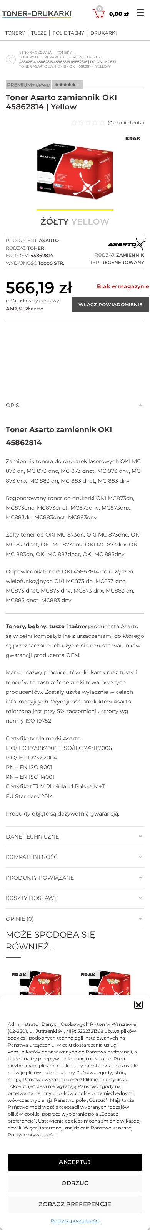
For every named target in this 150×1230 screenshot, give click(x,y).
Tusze (39, 33)
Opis (12, 405)
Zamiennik (130, 255)
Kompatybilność (32, 857)
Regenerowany (122, 262)
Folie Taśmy (68, 33)
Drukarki (103, 33)
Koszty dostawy (32, 898)
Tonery (15, 33)
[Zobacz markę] (127, 245)
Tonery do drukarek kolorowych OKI (58, 57)
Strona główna (35, 52)
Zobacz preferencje (74, 1204)
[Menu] (140, 12)
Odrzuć (75, 1183)
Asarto (49, 240)
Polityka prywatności (75, 1220)
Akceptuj (75, 1162)
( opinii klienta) (126, 122)
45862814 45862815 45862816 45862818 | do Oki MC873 (67, 61)
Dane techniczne (32, 836)
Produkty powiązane (40, 877)
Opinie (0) (20, 918)
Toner (35, 248)
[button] (138, 1005)
